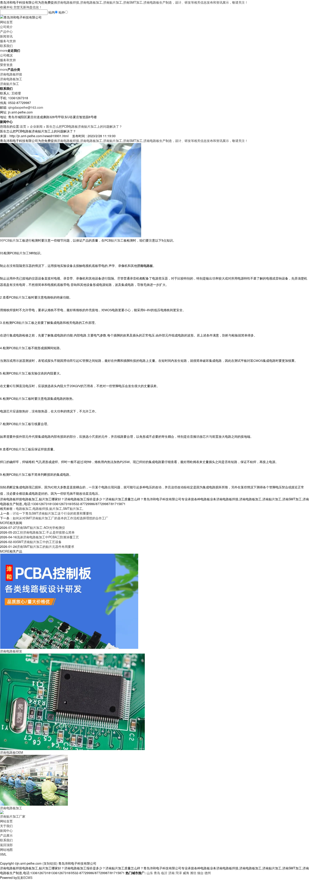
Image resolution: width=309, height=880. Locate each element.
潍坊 (193, 873)
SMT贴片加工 (72, 508)
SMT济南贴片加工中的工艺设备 (39, 541)
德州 (207, 873)
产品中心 (6, 31)
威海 (186, 873)
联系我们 (6, 45)
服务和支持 (8, 60)
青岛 (157, 873)
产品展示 (6, 835)
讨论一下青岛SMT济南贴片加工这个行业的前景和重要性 (52, 513)
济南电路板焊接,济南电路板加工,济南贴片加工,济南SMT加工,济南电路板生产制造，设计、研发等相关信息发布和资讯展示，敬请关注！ (152, 2)
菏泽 (179, 873)
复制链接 (50, 863)
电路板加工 (24, 508)
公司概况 (6, 55)
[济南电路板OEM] (72, 701)
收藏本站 (6, 7)
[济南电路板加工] (34, 779)
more (3, 50)
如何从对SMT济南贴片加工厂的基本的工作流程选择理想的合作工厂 (60, 518)
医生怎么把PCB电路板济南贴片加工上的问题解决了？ (84, 126)
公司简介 (6, 26)
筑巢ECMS (24, 877)
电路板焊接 (40, 508)
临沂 (164, 873)
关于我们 (6, 826)
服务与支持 (8, 41)
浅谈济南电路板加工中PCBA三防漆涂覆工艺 (48, 537)
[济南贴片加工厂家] (2, 811)
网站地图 (6, 849)
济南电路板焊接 (11, 74)
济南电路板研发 (11, 651)
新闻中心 (6, 830)
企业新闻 (36, 126)
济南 (171, 873)
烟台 (200, 873)
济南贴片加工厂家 (12, 816)
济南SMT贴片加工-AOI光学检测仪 (41, 527)
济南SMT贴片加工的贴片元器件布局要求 (45, 546)
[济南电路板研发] (69, 600)
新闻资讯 (6, 36)
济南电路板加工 (11, 79)
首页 (23, 126)
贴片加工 (55, 508)
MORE (5, 522)
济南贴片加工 (9, 83)
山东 (150, 873)
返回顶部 (6, 844)
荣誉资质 (6, 64)
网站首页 (6, 22)
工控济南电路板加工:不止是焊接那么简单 (46, 532)
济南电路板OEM (11, 752)
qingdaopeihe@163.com (25, 107)
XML (3, 854)
